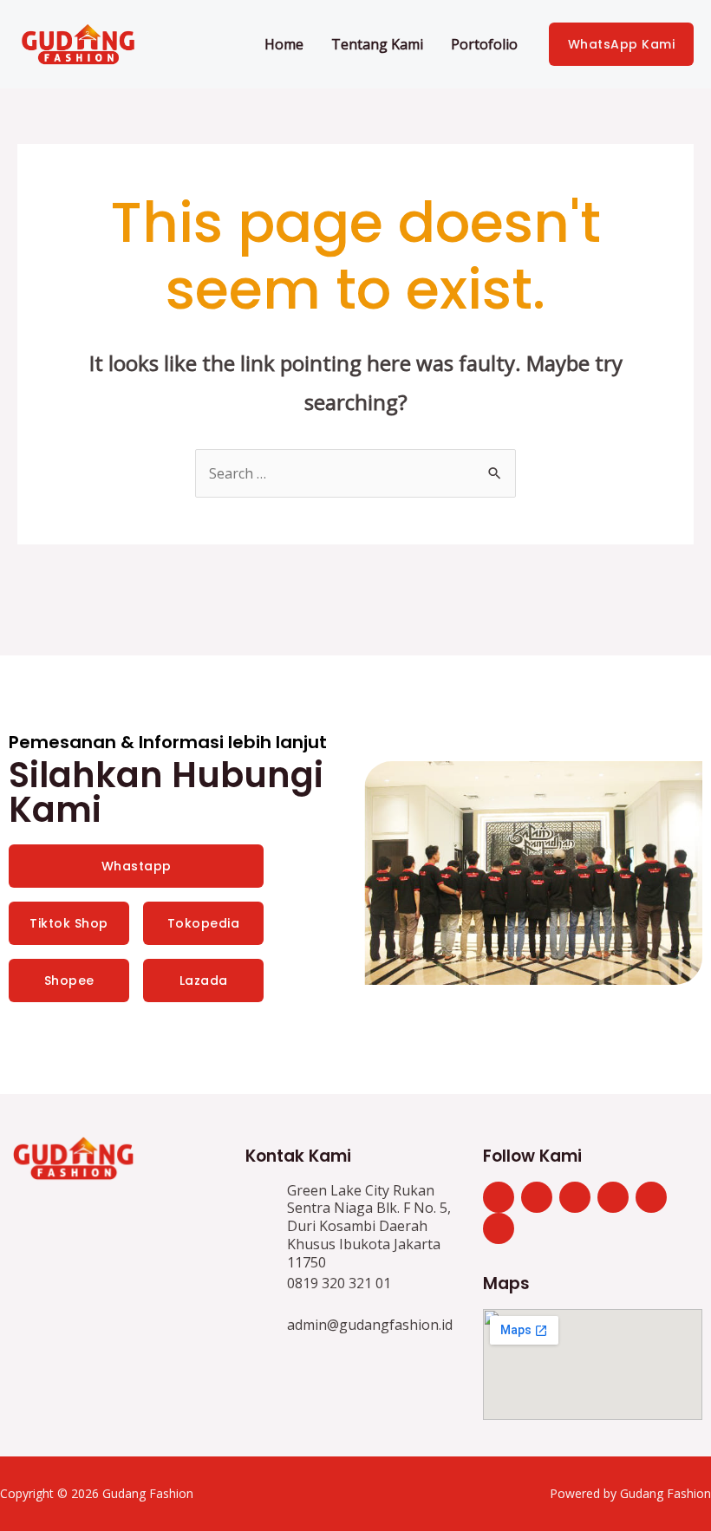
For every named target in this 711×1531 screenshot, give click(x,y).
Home (283, 44)
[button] (381, 874)
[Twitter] (613, 1197)
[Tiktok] (536, 1197)
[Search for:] (355, 473)
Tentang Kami (377, 44)
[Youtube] (498, 1228)
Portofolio (484, 44)
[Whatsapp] (498, 1197)
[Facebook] (651, 1197)
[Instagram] (574, 1197)
